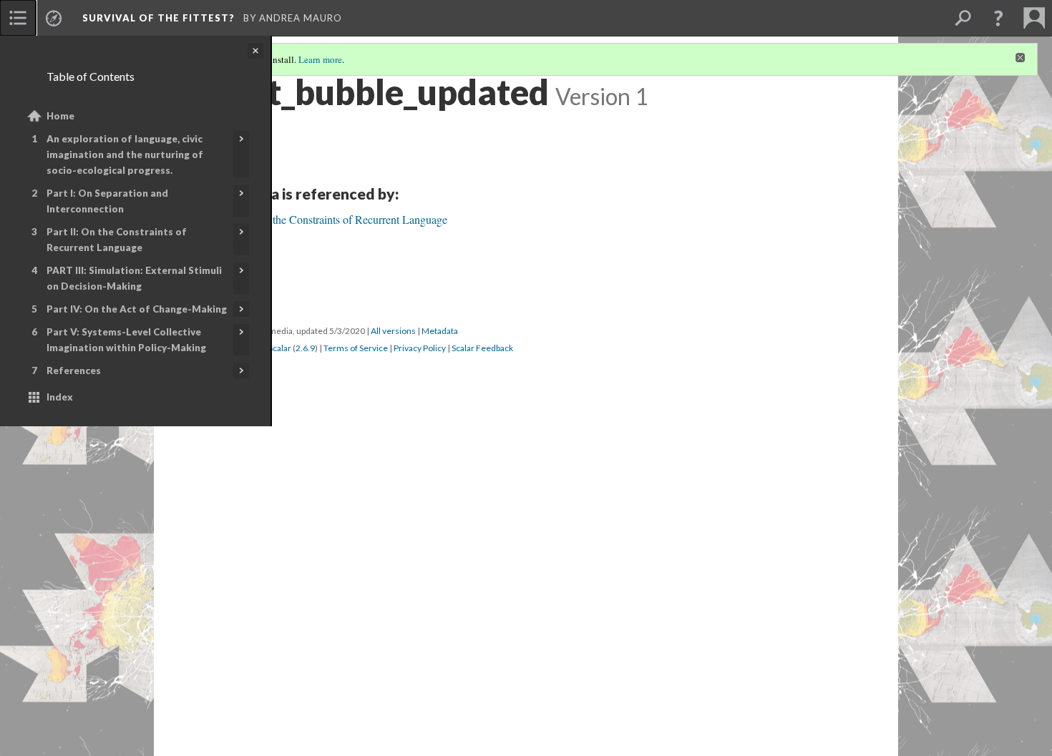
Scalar (279, 691)
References (74, 370)
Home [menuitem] (60, 116)
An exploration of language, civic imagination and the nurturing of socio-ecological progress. (125, 154)
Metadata (440, 674)
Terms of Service (355, 691)
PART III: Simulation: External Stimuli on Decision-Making (134, 278)
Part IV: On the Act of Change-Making (137, 309)
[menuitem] (18, 18)
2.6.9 (305, 691)
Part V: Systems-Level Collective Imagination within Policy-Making (126, 339)
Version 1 (223, 674)
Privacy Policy (420, 691)
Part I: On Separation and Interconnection (107, 201)
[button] (998, 18)
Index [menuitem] (60, 397)
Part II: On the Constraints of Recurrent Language (117, 239)
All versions (393, 674)
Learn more (320, 59)
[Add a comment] (222, 598)
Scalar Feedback (482, 691)
